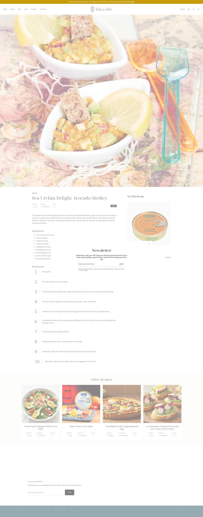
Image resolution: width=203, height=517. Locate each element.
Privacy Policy (114, 269)
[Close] (149, 244)
